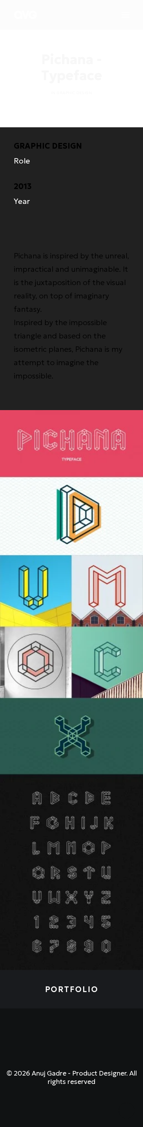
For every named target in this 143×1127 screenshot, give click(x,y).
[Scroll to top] (127, 1110)
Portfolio (71, 989)
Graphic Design (74, 92)
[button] (125, 15)
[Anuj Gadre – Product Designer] (25, 14)
